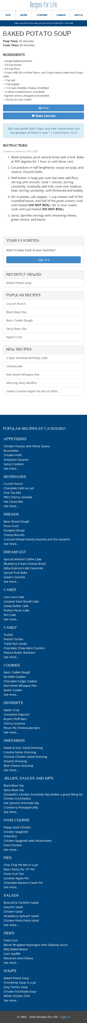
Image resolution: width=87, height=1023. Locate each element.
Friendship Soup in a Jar (20, 982)
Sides (9, 933)
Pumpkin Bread (14, 530)
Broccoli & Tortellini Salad (21, 902)
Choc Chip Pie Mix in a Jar (21, 865)
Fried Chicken (13, 845)
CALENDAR (61, 15)
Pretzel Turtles (13, 639)
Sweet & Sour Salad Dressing (23, 748)
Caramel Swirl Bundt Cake (21, 601)
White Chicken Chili (17, 996)
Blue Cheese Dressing (18, 766)
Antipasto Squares (16, 459)
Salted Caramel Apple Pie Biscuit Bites (32, 391)
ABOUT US (78, 15)
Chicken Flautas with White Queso (27, 446)
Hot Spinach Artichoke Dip (21, 803)
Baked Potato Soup (19, 283)
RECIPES (23, 15)
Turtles (8, 635)
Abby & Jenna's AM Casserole (23, 568)
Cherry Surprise (14, 723)
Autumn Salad (13, 907)
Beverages (15, 477)
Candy (10, 628)
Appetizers (15, 439)
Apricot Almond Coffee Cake (22, 559)
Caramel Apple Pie (16, 878)
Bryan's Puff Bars (15, 719)
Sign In (43, 260)
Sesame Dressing (15, 761)
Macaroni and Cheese (18, 958)
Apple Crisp (14, 337)
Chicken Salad (13, 911)
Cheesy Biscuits (14, 535)
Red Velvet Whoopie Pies (22, 374)
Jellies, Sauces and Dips (28, 778)
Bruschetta (11, 451)
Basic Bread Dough (16, 521)
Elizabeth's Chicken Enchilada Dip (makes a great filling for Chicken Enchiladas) (43, 796)
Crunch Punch (15, 304)
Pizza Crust (11, 526)
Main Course (17, 820)
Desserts (13, 703)
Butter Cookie (13, 690)
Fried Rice (10, 836)
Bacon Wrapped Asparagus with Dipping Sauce (36, 945)
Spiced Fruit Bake (15, 573)
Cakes (10, 590)
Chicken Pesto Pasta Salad (21, 920)
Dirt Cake (10, 615)
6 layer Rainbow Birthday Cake (27, 358)
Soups (10, 971)
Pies (8, 858)
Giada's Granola (14, 577)
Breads (11, 514)
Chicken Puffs (13, 455)
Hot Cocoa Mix (13, 501)
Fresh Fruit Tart (14, 874)
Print (45, 108)
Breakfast (15, 552)
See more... (11, 468)
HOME (7, 15)
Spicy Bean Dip (16, 329)
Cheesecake (14, 366)
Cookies (12, 665)
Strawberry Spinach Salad (21, 916)
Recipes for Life (43, 5)
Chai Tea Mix (12, 493)
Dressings (14, 741)
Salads (11, 896)
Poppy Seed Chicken (17, 827)
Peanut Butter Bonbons (19, 652)
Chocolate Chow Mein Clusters (24, 648)
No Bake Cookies (15, 677)
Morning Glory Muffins (21, 383)
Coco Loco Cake (14, 597)
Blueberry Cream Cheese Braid (25, 564)
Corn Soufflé (12, 954)
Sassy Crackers (14, 464)
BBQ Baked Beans (16, 949)
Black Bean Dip (16, 312)
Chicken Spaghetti (16, 832)
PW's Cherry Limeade (18, 497)
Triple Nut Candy (15, 644)
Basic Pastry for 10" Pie (19, 869)
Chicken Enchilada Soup (20, 991)
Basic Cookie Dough (19, 320)
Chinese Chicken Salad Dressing (25, 757)
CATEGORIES (42, 15)
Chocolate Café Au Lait (19, 488)
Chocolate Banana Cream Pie (23, 883)
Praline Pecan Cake (16, 610)
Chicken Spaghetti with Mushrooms (28, 841)
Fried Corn (11, 940)
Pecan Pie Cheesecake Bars (22, 728)
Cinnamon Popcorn (17, 714)
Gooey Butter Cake (16, 606)
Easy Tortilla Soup (16, 987)
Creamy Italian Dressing (20, 752)
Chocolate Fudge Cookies (20, 681)
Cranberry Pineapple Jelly (21, 807)
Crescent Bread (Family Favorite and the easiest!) (37, 539)
